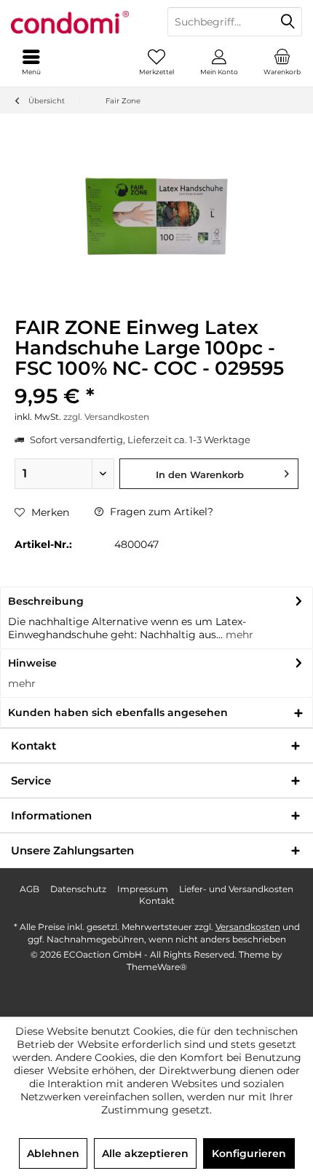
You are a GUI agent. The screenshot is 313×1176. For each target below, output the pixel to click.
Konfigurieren (249, 1153)
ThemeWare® (157, 966)
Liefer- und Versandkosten (236, 888)
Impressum (142, 888)
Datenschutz (78, 888)
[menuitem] (281, 61)
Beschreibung (46, 601)
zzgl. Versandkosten (106, 416)
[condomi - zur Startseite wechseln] (78, 21)
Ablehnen (53, 1153)
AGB (29, 888)
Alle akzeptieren (145, 1153)
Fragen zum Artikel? (160, 511)
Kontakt (157, 900)
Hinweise (32, 663)
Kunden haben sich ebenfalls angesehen (118, 712)
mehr (238, 634)
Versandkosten (247, 926)
